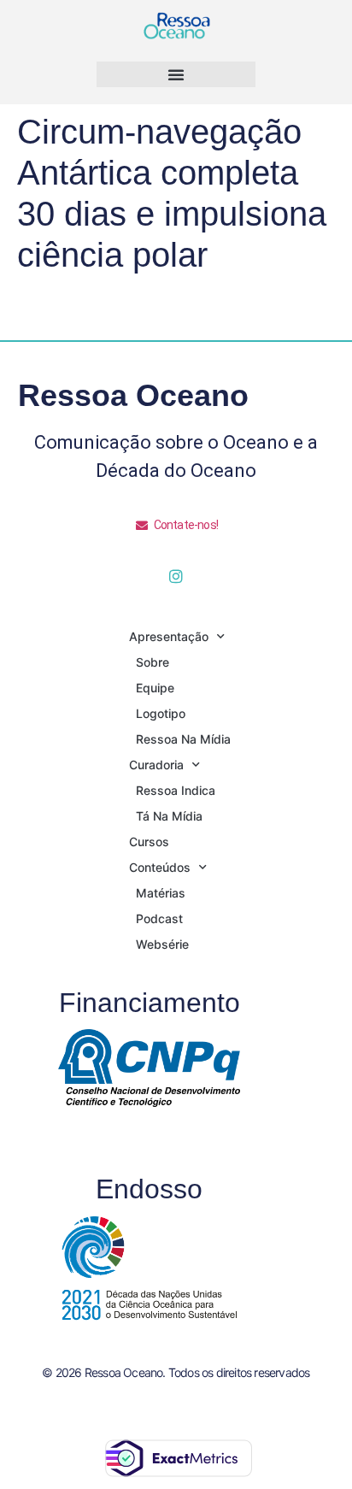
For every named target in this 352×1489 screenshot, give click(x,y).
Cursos (149, 841)
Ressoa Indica (175, 790)
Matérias (160, 893)
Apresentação (168, 636)
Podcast (159, 918)
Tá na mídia (169, 816)
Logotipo (160, 713)
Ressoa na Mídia (183, 739)
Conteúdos (160, 867)
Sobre (152, 662)
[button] (176, 74)
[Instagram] (176, 576)
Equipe (155, 687)
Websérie (162, 944)
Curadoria (156, 764)
